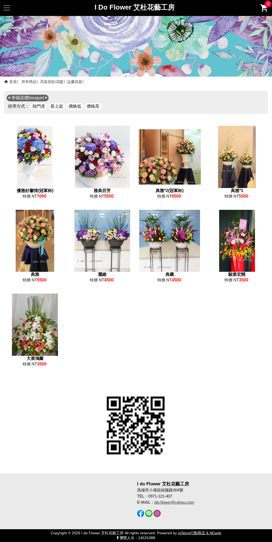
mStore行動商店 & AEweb (199, 533)
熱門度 (38, 106)
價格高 (93, 106)
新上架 (56, 106)
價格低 (75, 106)
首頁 (13, 82)
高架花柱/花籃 (51, 82)
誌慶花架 (74, 82)
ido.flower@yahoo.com (174, 502)
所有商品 (29, 82)
